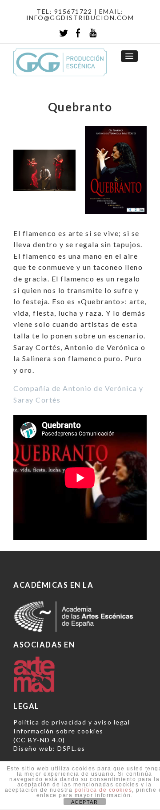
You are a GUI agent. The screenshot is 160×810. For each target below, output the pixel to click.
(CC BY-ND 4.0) (39, 740)
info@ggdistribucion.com (80, 17)
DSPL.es (71, 748)
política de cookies (103, 790)
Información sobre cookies (58, 731)
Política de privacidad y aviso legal (71, 722)
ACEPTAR (84, 802)
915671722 (73, 11)
